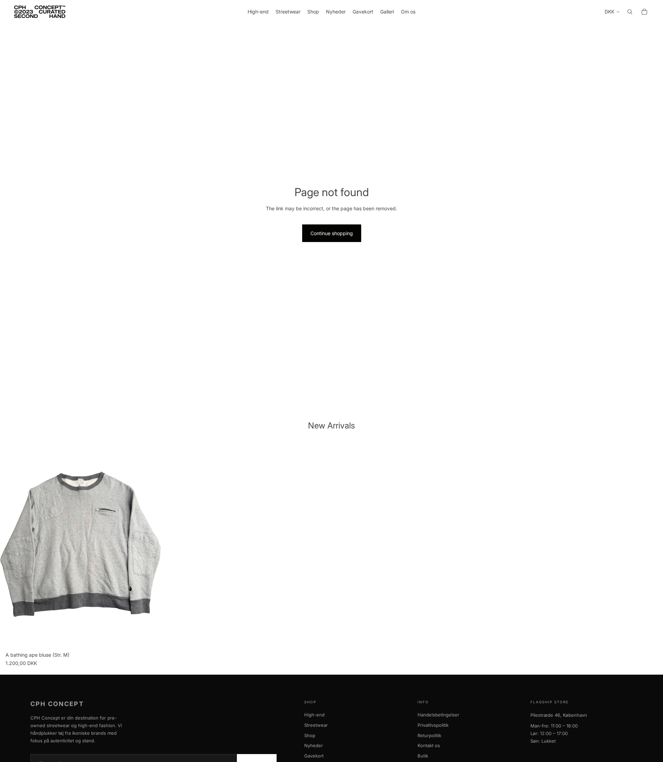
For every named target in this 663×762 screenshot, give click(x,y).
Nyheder (313, 745)
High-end (314, 714)
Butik (422, 756)
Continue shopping (331, 233)
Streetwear (316, 725)
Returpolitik (429, 735)
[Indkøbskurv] (644, 11)
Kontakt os (428, 745)
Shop (309, 735)
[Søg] (629, 11)
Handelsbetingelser (438, 714)
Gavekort (314, 756)
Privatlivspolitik (433, 725)
